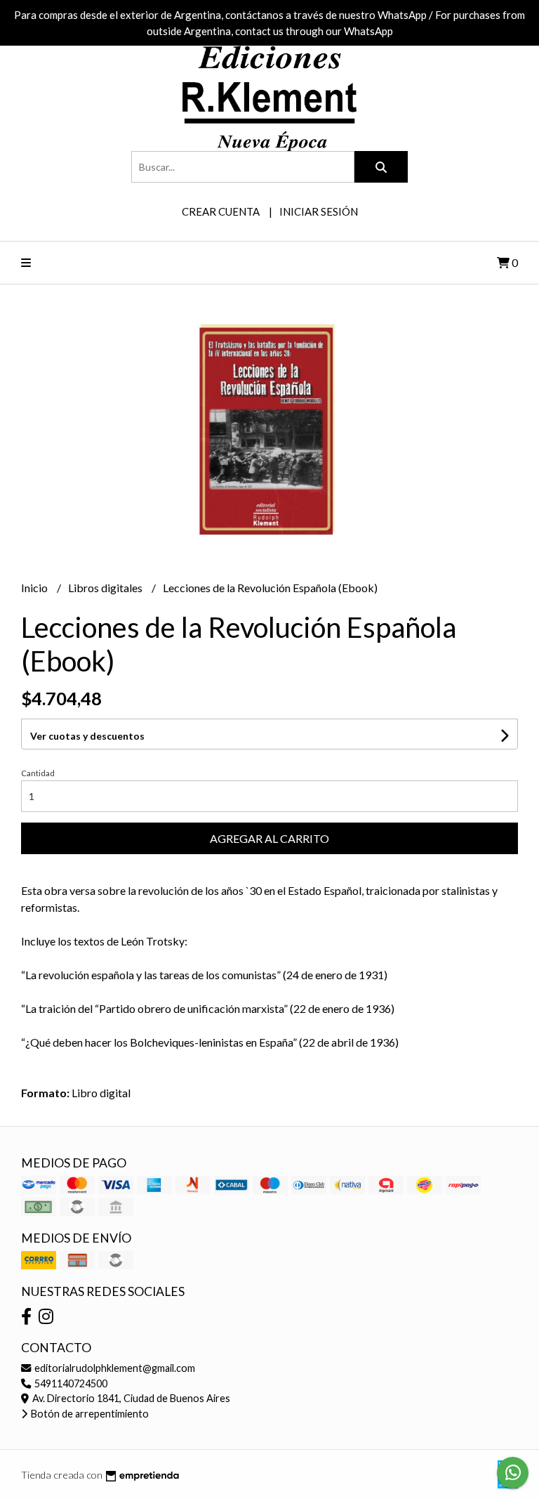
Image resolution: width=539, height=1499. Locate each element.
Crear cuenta (221, 211)
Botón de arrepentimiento (89, 1414)
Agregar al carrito (269, 838)
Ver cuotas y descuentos (87, 736)
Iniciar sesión (318, 211)
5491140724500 (69, 1383)
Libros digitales (106, 587)
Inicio (35, 587)
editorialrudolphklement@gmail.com (113, 1368)
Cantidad (38, 773)
